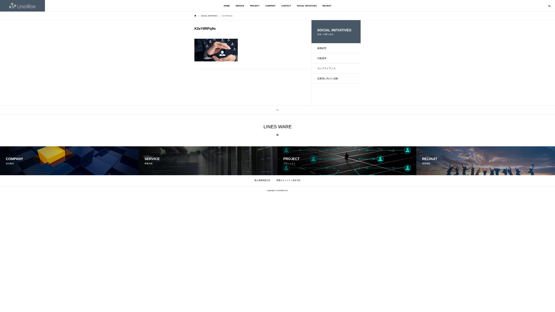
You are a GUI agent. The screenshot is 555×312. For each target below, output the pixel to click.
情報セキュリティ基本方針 (288, 180)
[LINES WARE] (22, 6)
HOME (227, 6)
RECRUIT (326, 6)
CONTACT (286, 6)
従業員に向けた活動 (327, 78)
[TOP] (277, 109)
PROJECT (255, 6)
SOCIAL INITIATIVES (307, 6)
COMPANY (270, 6)
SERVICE (240, 6)
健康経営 (321, 48)
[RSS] (277, 134)
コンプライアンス (326, 68)
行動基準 (321, 58)
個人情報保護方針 (262, 180)
